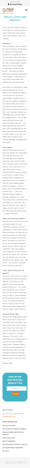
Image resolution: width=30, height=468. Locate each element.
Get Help (5, 451)
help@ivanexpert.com (8, 416)
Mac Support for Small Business (14, 429)
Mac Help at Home (8, 425)
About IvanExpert (9, 441)
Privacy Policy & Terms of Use (15, 463)
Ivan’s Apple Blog (8, 438)
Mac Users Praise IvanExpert (12, 447)
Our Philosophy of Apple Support (14, 444)
